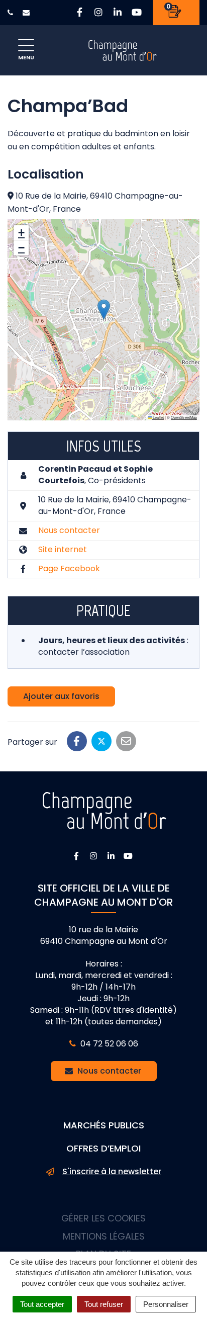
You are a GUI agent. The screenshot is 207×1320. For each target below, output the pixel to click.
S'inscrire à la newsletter (111, 1171)
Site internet (62, 549)
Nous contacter (69, 530)
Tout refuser (103, 1304)
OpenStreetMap (184, 417)
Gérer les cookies (103, 1218)
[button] (103, 309)
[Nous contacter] (27, 13)
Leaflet (158, 417)
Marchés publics (103, 1125)
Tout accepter (42, 1304)
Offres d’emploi (103, 1148)
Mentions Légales (104, 1236)
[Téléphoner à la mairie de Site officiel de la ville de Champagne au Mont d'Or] (12, 13)
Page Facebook (69, 568)
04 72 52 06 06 (108, 1043)
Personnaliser (165, 1304)
